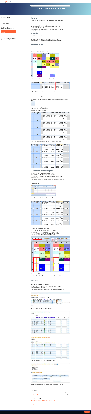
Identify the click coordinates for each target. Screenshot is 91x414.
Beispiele (32, 402)
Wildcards (32, 407)
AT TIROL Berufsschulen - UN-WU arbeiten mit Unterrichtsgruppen (7, 35)
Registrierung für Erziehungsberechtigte (38, 405)
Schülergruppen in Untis (35, 404)
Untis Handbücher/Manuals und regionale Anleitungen (45, 10)
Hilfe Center (12, 1)
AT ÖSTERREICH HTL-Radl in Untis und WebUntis (8, 32)
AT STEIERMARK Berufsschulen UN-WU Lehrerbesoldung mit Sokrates (8, 39)
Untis (36, 10)
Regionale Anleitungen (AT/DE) (58, 10)
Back (33, 394)
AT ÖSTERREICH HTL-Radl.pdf (37, 389)
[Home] (6, 2)
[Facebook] (66, 394)
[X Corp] (67, 394)
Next (38, 394)
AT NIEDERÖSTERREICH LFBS (6, 17)
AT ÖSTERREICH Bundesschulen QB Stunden (7, 21)
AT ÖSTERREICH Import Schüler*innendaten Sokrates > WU (7, 28)
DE (85, 1)
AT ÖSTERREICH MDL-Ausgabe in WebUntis (7, 24)
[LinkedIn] (69, 394)
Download (35, 390)
